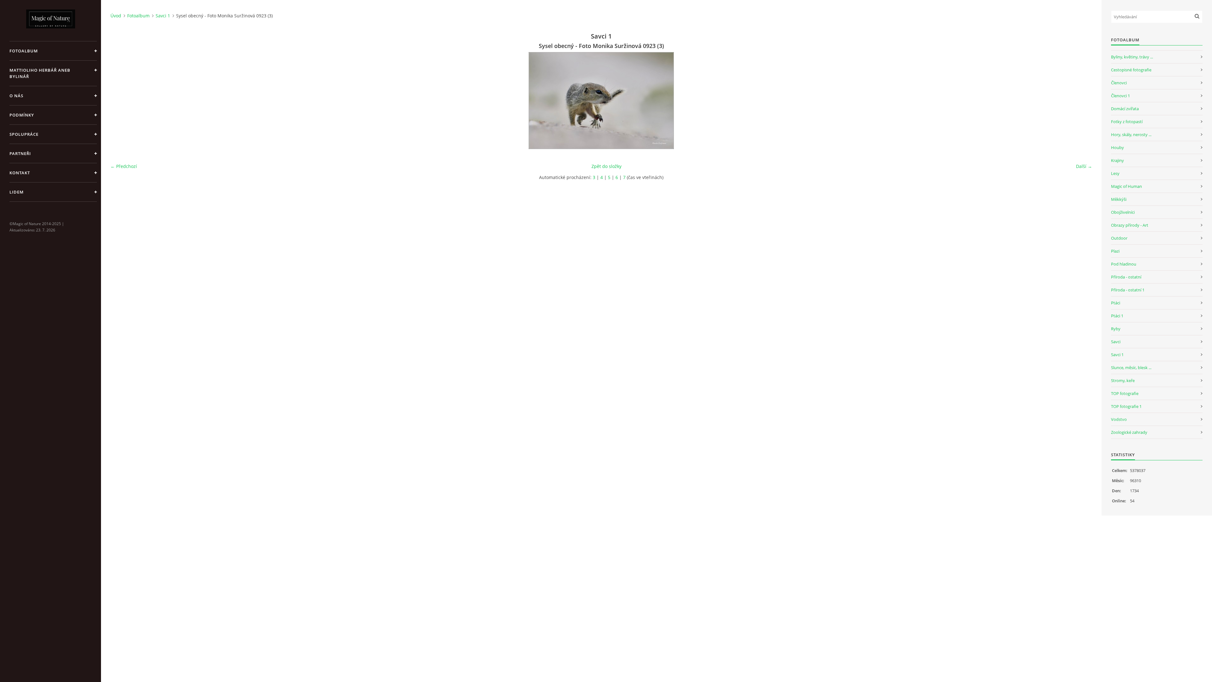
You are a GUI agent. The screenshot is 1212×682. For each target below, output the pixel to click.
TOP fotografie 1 (1126, 406)
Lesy (1115, 173)
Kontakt (19, 173)
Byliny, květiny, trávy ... (1132, 57)
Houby (1117, 147)
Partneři (20, 153)
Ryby (1115, 329)
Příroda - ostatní (1126, 277)
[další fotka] (1082, 100)
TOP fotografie (1124, 393)
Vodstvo (1119, 419)
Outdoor (1119, 238)
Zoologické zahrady (1129, 432)
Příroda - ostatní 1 (1127, 290)
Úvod (115, 16)
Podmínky (21, 115)
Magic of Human (1126, 186)
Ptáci (1115, 303)
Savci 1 (163, 16)
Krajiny (1117, 160)
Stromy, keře (1123, 380)
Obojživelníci (1123, 212)
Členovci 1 (1120, 96)
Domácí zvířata (1125, 108)
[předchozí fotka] (121, 100)
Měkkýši (1118, 199)
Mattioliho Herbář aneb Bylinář (39, 73)
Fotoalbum (23, 51)
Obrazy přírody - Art (1129, 225)
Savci (1115, 341)
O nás (16, 96)
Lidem (16, 192)
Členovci (1119, 83)
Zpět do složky (606, 166)
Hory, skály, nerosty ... (1131, 134)
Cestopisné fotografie (1131, 70)
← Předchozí (123, 166)
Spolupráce (24, 134)
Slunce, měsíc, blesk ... (1131, 367)
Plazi (1115, 251)
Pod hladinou (1123, 264)
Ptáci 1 (1117, 316)
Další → (1084, 166)
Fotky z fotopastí (1127, 121)
